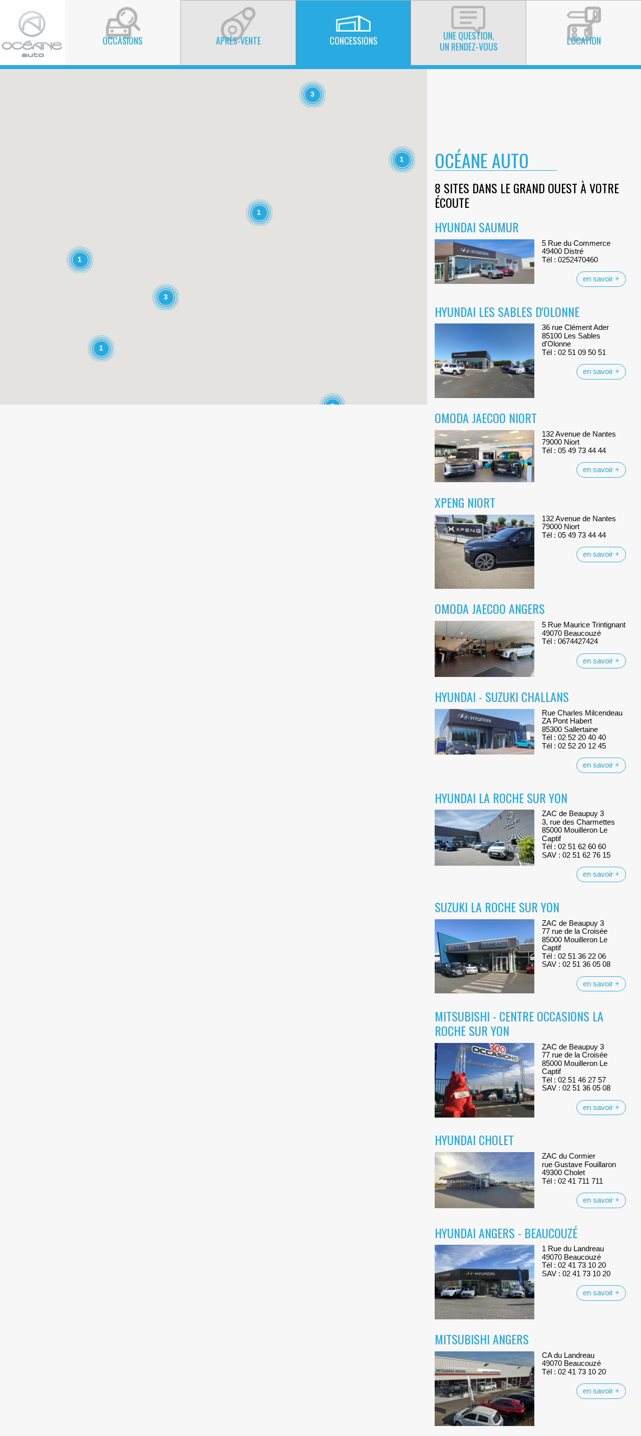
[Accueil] (32, 32)
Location (584, 40)
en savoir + (601, 278)
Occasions (123, 40)
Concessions (354, 40)
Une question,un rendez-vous (469, 41)
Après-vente (238, 40)
